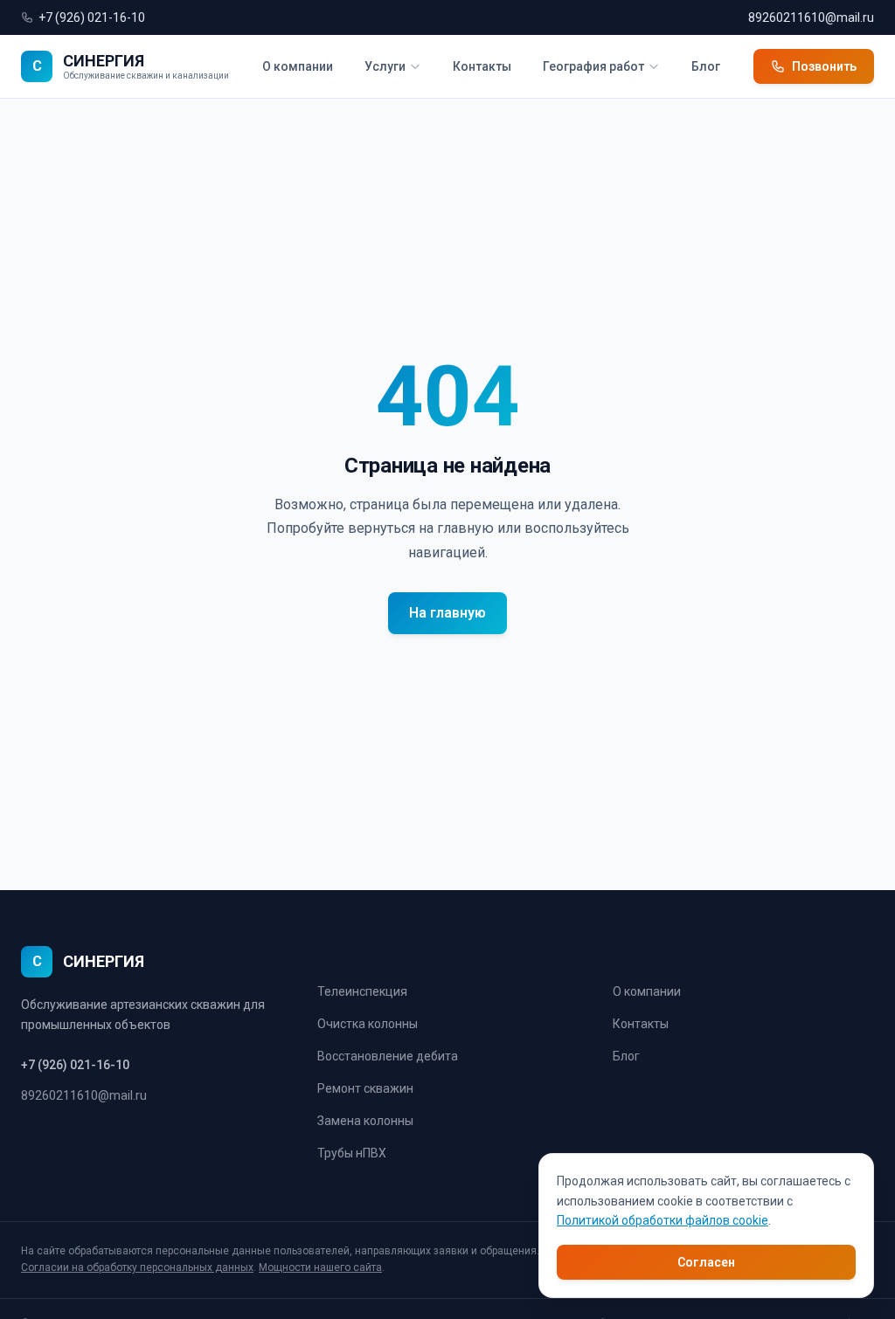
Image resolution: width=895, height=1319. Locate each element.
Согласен (706, 1262)
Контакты (482, 66)
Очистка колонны (367, 1024)
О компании (297, 66)
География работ (593, 66)
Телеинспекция (362, 991)
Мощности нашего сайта (320, 1267)
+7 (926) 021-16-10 (91, 17)
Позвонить (824, 66)
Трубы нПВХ (351, 1153)
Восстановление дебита (387, 1056)
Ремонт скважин (365, 1088)
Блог (705, 66)
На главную (447, 612)
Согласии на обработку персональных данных (137, 1267)
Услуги (385, 66)
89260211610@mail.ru (811, 17)
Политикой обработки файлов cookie (662, 1220)
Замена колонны (365, 1121)
